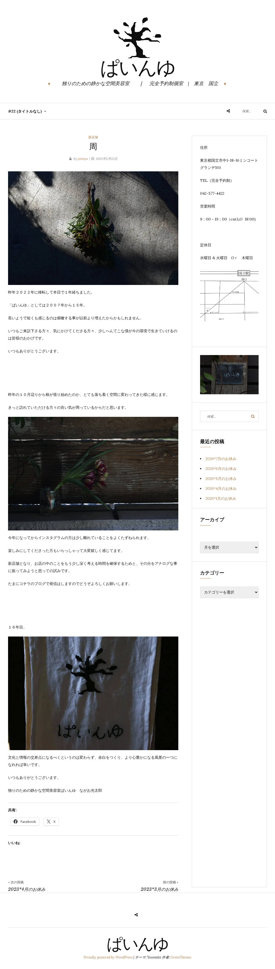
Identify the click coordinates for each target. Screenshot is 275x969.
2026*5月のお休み (221, 478)
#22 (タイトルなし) (25, 111)
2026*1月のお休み (220, 498)
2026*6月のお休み (221, 468)
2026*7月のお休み (220, 458)
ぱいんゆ (137, 69)
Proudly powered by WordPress (108, 957)
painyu (83, 159)
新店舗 (93, 137)
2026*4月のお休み (221, 488)
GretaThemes (181, 957)
